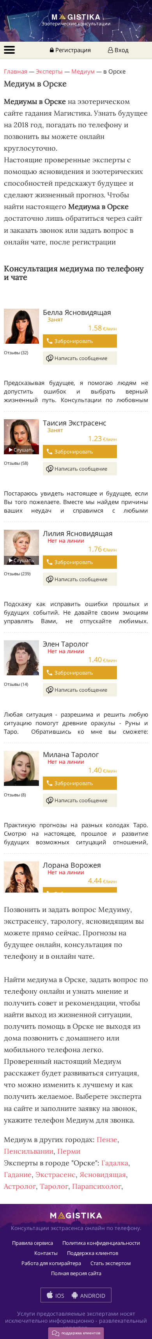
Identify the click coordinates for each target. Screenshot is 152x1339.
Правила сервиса (32, 1242)
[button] (76, 1333)
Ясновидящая (103, 1174)
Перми (68, 1151)
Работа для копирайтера (51, 1263)
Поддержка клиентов (92, 1252)
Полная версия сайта (76, 1273)
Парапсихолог (96, 1186)
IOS (59, 1295)
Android (92, 1295)
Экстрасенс (55, 1174)
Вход (121, 50)
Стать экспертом (110, 1263)
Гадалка (114, 1162)
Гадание (18, 1174)
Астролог (20, 1186)
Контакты (46, 1252)
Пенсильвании (28, 1151)
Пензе (107, 1139)
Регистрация (72, 50)
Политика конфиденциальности (101, 1242)
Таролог (54, 1186)
